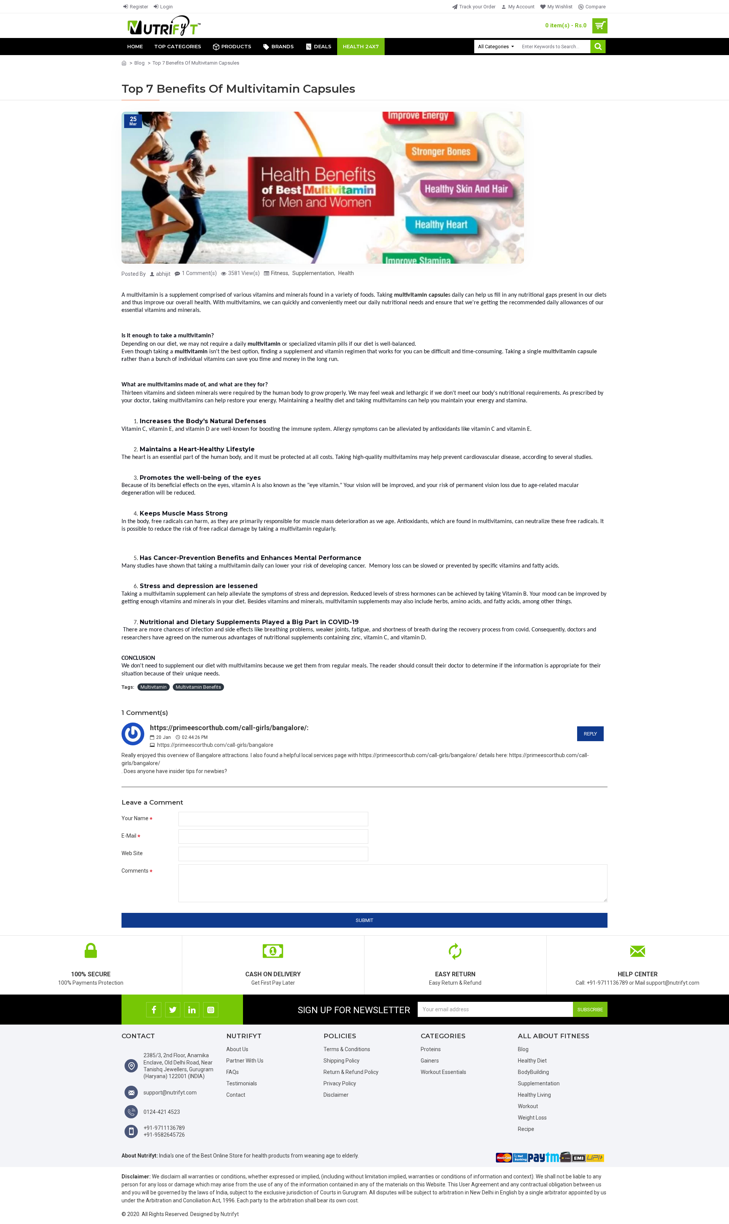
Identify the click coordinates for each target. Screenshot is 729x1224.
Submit (364, 920)
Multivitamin (153, 687)
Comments (135, 871)
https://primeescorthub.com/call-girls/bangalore (215, 745)
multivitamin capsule (570, 352)
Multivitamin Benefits (198, 687)
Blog (139, 63)
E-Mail (129, 836)
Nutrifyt (230, 1214)
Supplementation (313, 273)
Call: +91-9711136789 (602, 983)
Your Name (135, 818)
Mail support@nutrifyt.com (667, 983)
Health (346, 273)
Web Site (132, 853)
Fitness (279, 273)
